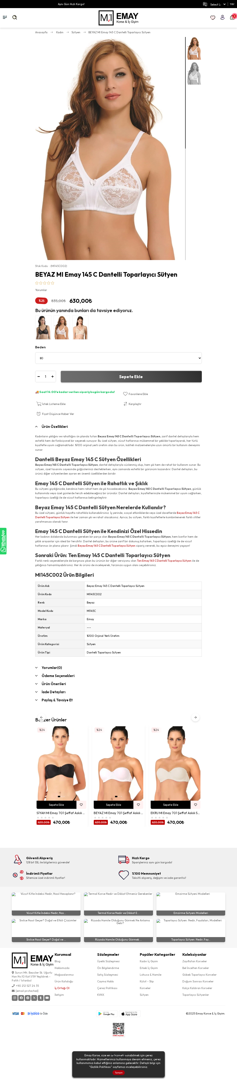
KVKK (100, 994)
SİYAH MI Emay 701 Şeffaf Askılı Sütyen (61, 813)
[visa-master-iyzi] (33, 1014)
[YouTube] (47, 998)
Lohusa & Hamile (150, 974)
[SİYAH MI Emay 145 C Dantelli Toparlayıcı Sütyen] (44, 329)
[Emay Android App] (107, 1013)
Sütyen (144, 994)
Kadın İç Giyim (149, 961)
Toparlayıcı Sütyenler (195, 994)
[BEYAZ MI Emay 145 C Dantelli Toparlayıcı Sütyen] (63, 329)
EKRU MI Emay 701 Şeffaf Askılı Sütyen (175, 813)
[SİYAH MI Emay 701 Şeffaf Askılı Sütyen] (61, 763)
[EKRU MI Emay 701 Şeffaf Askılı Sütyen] (175, 763)
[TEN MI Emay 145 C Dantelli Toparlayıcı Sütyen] (81, 329)
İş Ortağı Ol (62, 988)
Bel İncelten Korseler (195, 968)
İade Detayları (53, 692)
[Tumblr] (41, 998)
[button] (59, 796)
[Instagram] (15, 998)
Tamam (118, 1072)
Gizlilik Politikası (100, 1067)
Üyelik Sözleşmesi (108, 961)
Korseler (145, 988)
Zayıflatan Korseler (194, 961)
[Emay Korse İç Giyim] (119, 17)
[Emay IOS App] (130, 1013)
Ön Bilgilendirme (108, 968)
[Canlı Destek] (3, 541)
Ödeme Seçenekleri (58, 676)
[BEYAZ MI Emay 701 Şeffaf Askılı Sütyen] (118, 763)
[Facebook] (21, 998)
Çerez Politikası (107, 988)
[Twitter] (34, 998)
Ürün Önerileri (54, 684)
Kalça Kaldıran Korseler (197, 988)
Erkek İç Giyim (149, 968)
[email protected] (27, 991)
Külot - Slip (147, 981)
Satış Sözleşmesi (107, 974)
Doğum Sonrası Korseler (198, 981)
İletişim (59, 994)
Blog (57, 961)
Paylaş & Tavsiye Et (57, 700)
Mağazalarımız (64, 974)
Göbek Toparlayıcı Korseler (199, 974)
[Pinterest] (28, 998)
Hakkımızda (62, 968)
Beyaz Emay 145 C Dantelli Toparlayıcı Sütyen (106, 545)
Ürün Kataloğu (64, 981)
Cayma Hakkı (105, 981)
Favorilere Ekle (81, 805)
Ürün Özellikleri (55, 426)
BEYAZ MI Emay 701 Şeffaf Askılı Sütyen (118, 813)
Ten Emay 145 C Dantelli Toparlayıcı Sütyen (164, 560)
